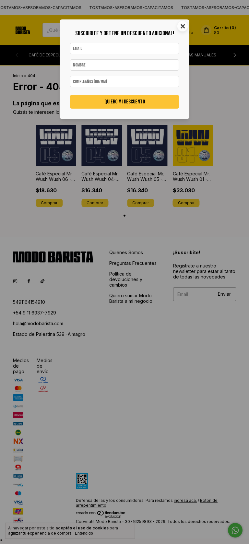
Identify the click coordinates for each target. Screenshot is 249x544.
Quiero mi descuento (124, 102)
